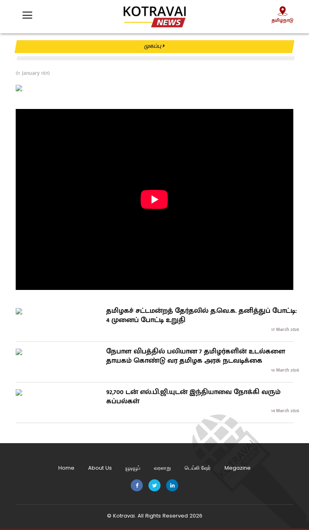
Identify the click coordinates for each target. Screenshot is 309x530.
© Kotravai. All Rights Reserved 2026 (154, 516)
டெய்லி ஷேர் (198, 468)
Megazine (238, 468)
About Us (100, 468)
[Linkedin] (172, 485)
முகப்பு (154, 46)
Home (66, 468)
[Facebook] (137, 485)
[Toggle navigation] (22, 12)
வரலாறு (162, 468)
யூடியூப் (133, 468)
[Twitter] (154, 485)
